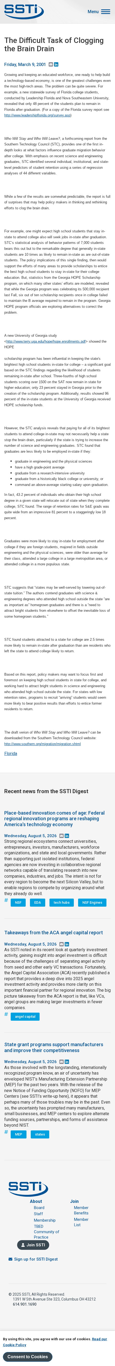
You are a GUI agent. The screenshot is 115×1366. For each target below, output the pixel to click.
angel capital (25, 1017)
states (40, 1134)
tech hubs (62, 902)
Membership (45, 1220)
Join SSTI (35, 1245)
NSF (18, 902)
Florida (10, 753)
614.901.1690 (24, 1304)
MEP (18, 1134)
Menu (93, 11)
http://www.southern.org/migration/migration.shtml (42, 744)
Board (39, 1207)
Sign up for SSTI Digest (36, 1259)
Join (74, 1201)
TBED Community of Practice (46, 1232)
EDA (37, 902)
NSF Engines (92, 902)
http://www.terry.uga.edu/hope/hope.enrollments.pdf (46, 341)
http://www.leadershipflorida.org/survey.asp (37, 115)
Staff (38, 1213)
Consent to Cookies (27, 1356)
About (36, 1201)
